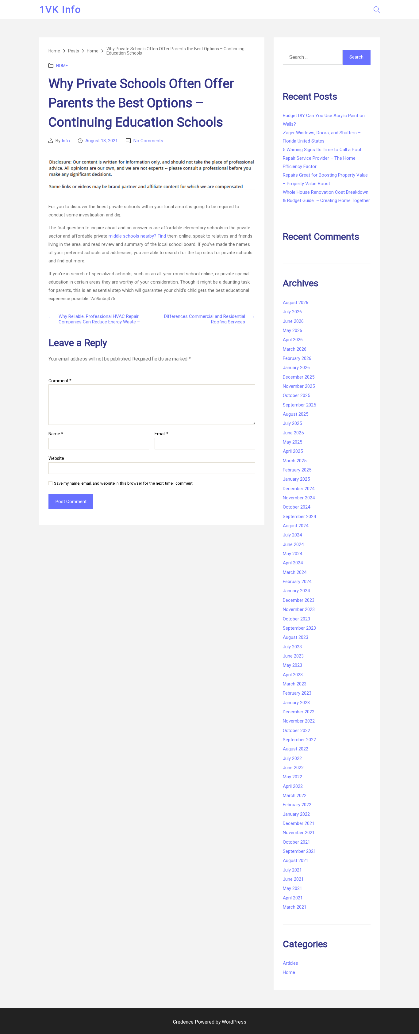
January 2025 (296, 479)
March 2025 (294, 461)
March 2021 (294, 907)
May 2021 (292, 888)
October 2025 (296, 395)
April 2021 (293, 898)
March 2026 (294, 349)
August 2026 (295, 302)
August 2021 (295, 860)
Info (66, 140)
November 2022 (299, 721)
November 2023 (299, 609)
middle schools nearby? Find (137, 236)
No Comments (148, 140)
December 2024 (298, 488)
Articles (290, 963)
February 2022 (297, 804)
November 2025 (299, 386)
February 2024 (297, 581)
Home (62, 65)
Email (161, 434)
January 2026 (296, 367)
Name (55, 434)
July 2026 (292, 312)
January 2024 (296, 590)
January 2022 (296, 814)
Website (56, 458)
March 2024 (294, 572)
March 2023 (294, 684)
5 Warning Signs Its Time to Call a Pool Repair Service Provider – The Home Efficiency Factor (322, 158)
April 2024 (293, 563)
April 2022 (293, 786)
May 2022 (292, 777)
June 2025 (293, 433)
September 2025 (299, 405)
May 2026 (292, 330)
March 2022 (294, 795)
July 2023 (292, 647)
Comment (59, 381)
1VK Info (60, 9)
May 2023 (292, 665)
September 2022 (299, 739)
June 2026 (293, 321)
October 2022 (296, 730)
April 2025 (293, 451)
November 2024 (299, 498)
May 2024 (292, 553)
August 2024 (295, 525)
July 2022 (292, 758)
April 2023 (293, 674)
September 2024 (299, 516)
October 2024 (296, 507)
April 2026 (293, 339)
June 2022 (293, 767)
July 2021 (292, 870)
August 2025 (295, 414)
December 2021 (298, 823)
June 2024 (293, 544)
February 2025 (297, 470)
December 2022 (298, 712)
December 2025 (298, 377)
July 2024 (292, 535)
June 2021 (293, 879)
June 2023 (293, 656)
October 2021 (296, 842)
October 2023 (296, 619)
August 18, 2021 (101, 140)
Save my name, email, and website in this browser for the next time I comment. (124, 483)
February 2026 (297, 358)
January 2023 (296, 702)
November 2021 (299, 832)
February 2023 (297, 693)
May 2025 (292, 442)
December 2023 (298, 600)
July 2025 (292, 423)
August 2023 (295, 637)
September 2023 (299, 628)
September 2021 (299, 851)
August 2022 (295, 749)
